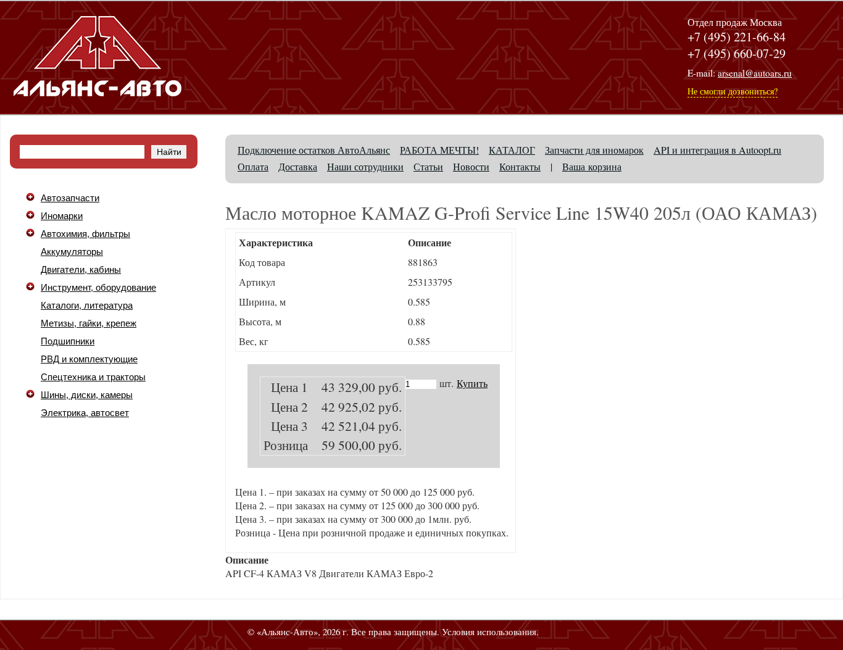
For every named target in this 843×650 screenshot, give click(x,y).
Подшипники (67, 341)
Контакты (520, 166)
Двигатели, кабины (81, 270)
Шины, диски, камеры (87, 395)
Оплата (253, 166)
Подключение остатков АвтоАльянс (314, 149)
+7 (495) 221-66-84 (736, 36)
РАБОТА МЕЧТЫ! (439, 149)
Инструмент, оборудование (98, 288)
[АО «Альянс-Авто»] (97, 104)
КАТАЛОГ (512, 149)
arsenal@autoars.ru (755, 73)
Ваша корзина (591, 166)
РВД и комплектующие (89, 359)
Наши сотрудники (365, 166)
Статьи (428, 166)
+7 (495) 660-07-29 (736, 53)
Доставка (297, 166)
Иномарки (62, 216)
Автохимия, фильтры (85, 234)
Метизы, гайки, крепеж (88, 323)
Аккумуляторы (72, 252)
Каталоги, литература (87, 305)
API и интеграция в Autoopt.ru (717, 149)
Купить (472, 383)
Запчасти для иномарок (594, 149)
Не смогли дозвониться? (732, 91)
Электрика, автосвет (85, 413)
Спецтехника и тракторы (93, 377)
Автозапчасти (70, 198)
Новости (471, 166)
